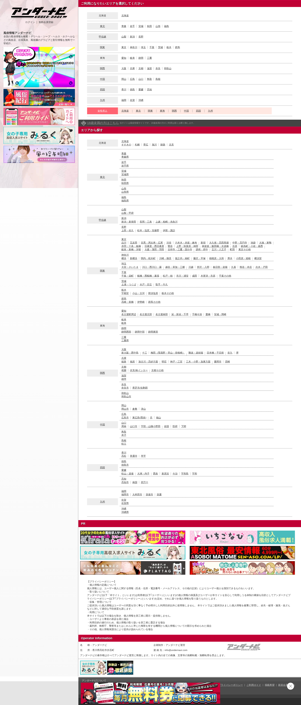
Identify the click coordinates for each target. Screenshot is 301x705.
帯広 (145, 144)
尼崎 (227, 361)
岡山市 (125, 408)
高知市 (125, 482)
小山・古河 (138, 293)
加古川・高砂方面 (148, 361)
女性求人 (102, 110)
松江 (123, 443)
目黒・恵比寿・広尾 (152, 242)
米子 (123, 435)
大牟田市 (137, 494)
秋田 (149, 26)
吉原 (234, 246)
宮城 (140, 26)
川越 (190, 267)
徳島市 (125, 464)
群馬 (177, 47)
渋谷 (169, 242)
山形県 (125, 191)
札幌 (137, 144)
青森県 (125, 156)
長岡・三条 (146, 221)
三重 (149, 58)
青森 (123, 26)
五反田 (133, 242)
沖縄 (140, 100)
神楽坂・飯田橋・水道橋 (215, 246)
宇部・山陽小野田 (150, 426)
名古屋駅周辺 (128, 314)
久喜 (233, 267)
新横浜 (133, 258)
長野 (140, 36)
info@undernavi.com (176, 650)
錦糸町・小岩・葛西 (252, 246)
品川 (123, 242)
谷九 (229, 352)
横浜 (123, 258)
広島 (132, 79)
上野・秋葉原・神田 (187, 246)
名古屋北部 (146, 314)
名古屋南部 (162, 314)
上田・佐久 (127, 230)
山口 (140, 79)
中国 (102, 79)
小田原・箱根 (243, 258)
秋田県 (125, 183)
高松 (123, 456)
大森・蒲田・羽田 (154, 249)
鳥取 (149, 79)
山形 (158, 26)
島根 (158, 79)
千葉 (151, 47)
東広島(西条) (139, 417)
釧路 (162, 144)
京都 (140, 68)
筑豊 (159, 494)
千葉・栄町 (127, 275)
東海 (162, 110)
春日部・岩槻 (220, 267)
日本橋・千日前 (215, 352)
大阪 (123, 68)
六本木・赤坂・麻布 (186, 242)
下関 (183, 426)
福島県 (125, 200)
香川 (123, 89)
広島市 (125, 417)
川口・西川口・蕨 (152, 267)
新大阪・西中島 (129, 352)
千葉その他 (225, 275)
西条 (155, 473)
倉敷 (134, 408)
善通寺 (133, 456)
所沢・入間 (203, 267)
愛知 (123, 58)
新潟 (132, 36)
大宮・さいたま (129, 267)
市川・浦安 (182, 275)
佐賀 (132, 100)
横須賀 (258, 258)
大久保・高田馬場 (219, 242)
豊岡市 (217, 361)
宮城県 (125, 174)
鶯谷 (170, 246)
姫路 (123, 361)
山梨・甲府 (127, 213)
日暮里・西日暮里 (154, 246)
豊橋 (208, 314)
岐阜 (132, 58)
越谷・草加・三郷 (175, 267)
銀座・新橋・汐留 (131, 249)
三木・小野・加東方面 (198, 361)
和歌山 (167, 68)
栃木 (169, 47)
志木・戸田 (262, 267)
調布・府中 (202, 249)
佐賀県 (125, 503)
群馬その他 (154, 302)
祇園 (123, 370)
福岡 (123, 100)
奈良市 (125, 387)
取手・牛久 (162, 284)
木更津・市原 (208, 275)
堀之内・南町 (182, 258)
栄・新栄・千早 (179, 314)
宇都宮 (125, 293)
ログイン (30, 22)
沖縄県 (125, 512)
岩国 (166, 426)
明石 (164, 361)
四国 (102, 89)
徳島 (132, 89)
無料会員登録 (46, 22)
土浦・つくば (128, 284)
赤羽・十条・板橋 (131, 246)
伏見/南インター (139, 370)
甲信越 (102, 36)
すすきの (126, 144)
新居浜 (165, 473)
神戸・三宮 (176, 361)
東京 (123, 47)
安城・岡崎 (220, 314)
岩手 (132, 26)
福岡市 (125, 494)
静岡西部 (126, 331)
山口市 (133, 426)
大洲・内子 (143, 473)
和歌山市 (126, 396)
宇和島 (184, 473)
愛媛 (140, 89)
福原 (132, 361)
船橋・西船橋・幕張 (148, 275)
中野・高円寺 (239, 242)
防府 (175, 426)
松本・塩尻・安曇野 (148, 230)
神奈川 (133, 47)
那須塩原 (153, 293)
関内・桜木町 (148, 258)
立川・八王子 (219, 249)
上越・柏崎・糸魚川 (166, 221)
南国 (134, 482)
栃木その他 (168, 293)
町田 (232, 249)
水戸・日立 (146, 284)
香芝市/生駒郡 (140, 387)
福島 (166, 26)
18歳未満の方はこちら (103, 123)
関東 (102, 47)
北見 (171, 144)
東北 (102, 26)
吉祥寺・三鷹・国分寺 (180, 249)
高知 (149, 89)
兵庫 (132, 68)
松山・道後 (127, 473)
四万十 (144, 482)
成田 (194, 275)
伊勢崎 (141, 302)
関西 (102, 68)
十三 (144, 352)
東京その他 (244, 249)
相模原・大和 (216, 258)
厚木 (229, 258)
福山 (158, 417)
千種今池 (197, 314)
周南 (123, 426)
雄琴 (123, 379)
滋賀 (149, 68)
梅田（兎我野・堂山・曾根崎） (168, 352)
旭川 (154, 144)
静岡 (140, 58)
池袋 (253, 242)
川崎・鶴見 (165, 258)
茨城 (160, 47)
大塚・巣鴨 (265, 242)
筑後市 (149, 494)
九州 (102, 100)
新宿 (203, 242)
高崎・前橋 (127, 302)
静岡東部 (153, 331)
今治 (175, 473)
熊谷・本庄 (246, 267)
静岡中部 (140, 331)
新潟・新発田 (128, 221)
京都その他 (157, 370)
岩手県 (125, 165)
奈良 (158, 68)
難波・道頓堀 (195, 352)
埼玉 (143, 47)
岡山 (123, 79)
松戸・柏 (168, 275)
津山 (143, 408)
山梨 (123, 36)
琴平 (143, 456)
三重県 (125, 340)
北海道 (125, 15)
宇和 (194, 473)
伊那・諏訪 (169, 230)
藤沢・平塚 (199, 258)
